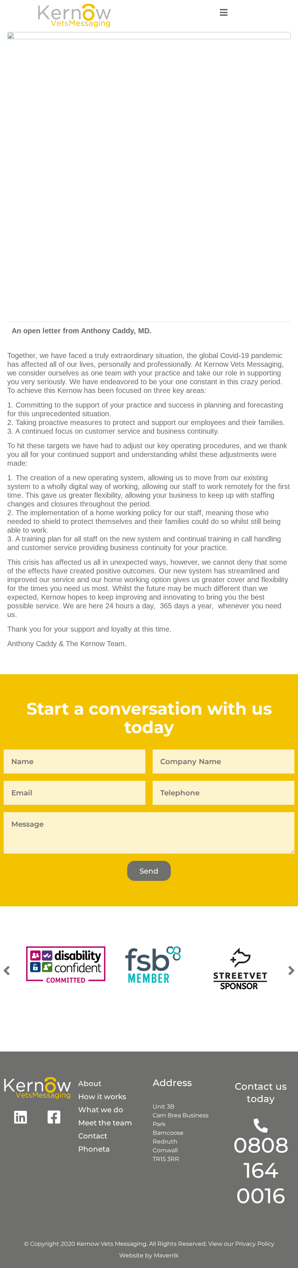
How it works (102, 1096)
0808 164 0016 (261, 1170)
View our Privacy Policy (241, 1243)
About (89, 1083)
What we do (100, 1109)
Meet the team (105, 1122)
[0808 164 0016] (261, 1125)
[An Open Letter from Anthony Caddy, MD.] (149, 173)
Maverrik (166, 1255)
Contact (92, 1136)
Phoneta (94, 1149)
